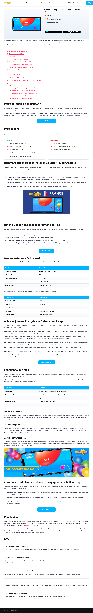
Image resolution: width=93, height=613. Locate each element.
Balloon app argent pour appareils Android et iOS (19, 51)
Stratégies (62, 2)
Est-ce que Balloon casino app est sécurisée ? (23, 88)
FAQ (10, 85)
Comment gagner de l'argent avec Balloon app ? (24, 90)
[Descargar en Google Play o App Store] (62, 32)
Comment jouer (30, 2)
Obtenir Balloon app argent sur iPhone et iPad (20, 62)
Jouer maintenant (47, 362)
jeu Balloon (27, 525)
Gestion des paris (16, 74)
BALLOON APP (71, 2)
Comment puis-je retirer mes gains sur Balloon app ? (25, 93)
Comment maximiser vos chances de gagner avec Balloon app (25, 80)
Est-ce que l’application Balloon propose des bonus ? (25, 96)
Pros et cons (12, 56)
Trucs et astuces (53, 2)
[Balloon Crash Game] (7, 2)
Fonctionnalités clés (14, 70)
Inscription (44, 2)
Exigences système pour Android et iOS (22, 64)
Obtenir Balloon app (46, 121)
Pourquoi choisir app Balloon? (16, 54)
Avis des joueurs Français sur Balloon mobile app (21, 67)
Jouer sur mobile (46, 250)
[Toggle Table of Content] (5, 49)
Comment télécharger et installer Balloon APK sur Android (24, 59)
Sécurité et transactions (18, 77)
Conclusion (12, 83)
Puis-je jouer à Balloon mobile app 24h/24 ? (23, 98)
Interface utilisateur (17, 72)
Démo (37, 2)
